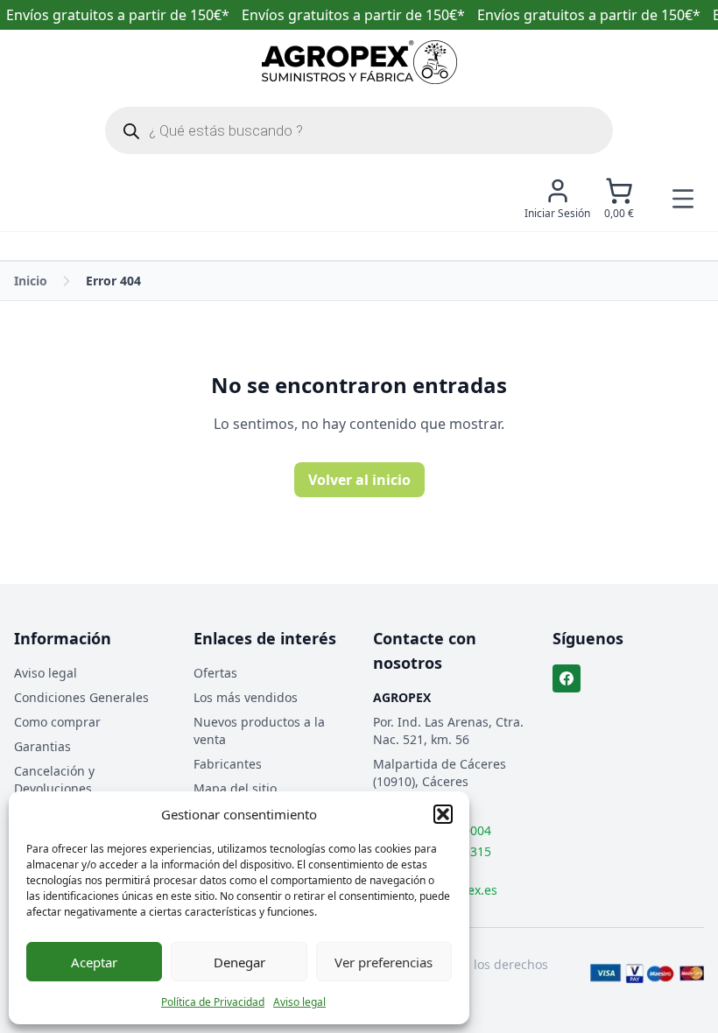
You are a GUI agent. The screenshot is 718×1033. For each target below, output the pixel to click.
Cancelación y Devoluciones (54, 779)
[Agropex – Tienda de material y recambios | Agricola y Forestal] (359, 62)
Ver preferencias (383, 962)
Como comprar (57, 721)
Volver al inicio (359, 479)
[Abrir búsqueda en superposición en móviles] (359, 130)
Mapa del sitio (235, 788)
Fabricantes (228, 763)
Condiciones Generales (81, 697)
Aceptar (94, 962)
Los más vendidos (246, 697)
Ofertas (215, 672)
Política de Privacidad (212, 1001)
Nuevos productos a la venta (259, 730)
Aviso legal (299, 1001)
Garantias (42, 746)
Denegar (239, 962)
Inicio (30, 280)
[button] (443, 814)
